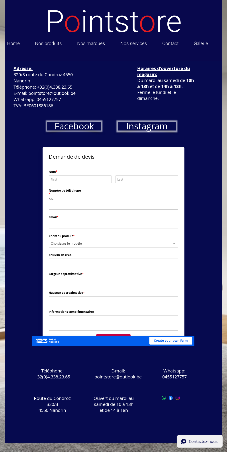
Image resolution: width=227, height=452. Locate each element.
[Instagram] (177, 398)
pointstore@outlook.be (52, 93)
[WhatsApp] (163, 398)
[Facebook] (170, 398)
